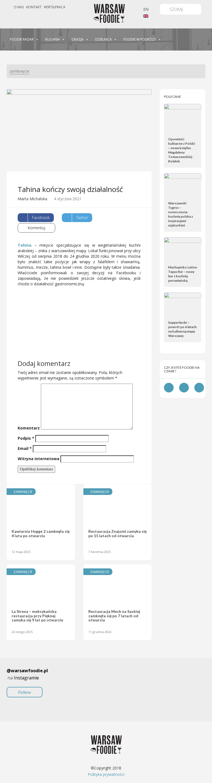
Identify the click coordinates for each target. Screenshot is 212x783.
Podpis (26, 438)
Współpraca (54, 7)
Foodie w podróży (139, 39)
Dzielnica (103, 39)
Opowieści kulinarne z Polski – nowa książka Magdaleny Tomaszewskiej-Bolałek (181, 150)
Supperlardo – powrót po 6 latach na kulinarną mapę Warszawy (182, 329)
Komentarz (29, 428)
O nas (19, 7)
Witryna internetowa (38, 458)
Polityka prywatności (106, 774)
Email (25, 448)
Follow (24, 692)
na (27, 681)
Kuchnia (52, 39)
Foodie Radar (22, 39)
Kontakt (33, 7)
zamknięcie (19, 71)
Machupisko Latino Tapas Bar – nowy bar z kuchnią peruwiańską (182, 274)
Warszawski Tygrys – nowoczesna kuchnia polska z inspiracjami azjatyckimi (180, 214)
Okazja (77, 39)
